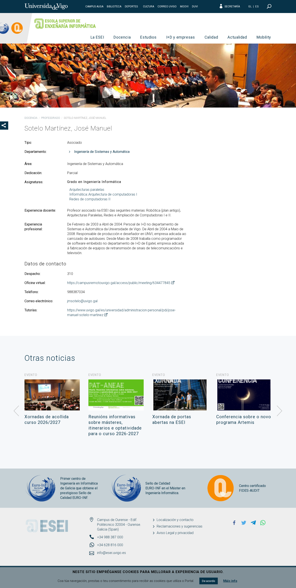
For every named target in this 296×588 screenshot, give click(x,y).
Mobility (264, 37)
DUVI (195, 6)
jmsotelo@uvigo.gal (82, 301)
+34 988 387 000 (110, 537)
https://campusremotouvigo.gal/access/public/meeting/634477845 (118, 283)
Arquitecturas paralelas (86, 190)
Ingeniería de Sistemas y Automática (102, 152)
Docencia (122, 37)
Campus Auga (94, 6)
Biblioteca (114, 6)
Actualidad (237, 37)
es (257, 6)
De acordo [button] (208, 581)
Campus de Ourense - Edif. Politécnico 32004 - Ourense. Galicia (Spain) (119, 524)
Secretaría (232, 6)
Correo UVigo (167, 6)
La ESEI (97, 37)
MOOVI (184, 6)
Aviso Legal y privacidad (175, 533)
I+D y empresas (180, 37)
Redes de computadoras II (90, 199)
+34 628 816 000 (110, 545)
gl (250, 6)
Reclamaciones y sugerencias (179, 526)
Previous (16, 411)
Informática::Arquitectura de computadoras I (103, 194)
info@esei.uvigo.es (111, 553)
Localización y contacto (175, 520)
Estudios (148, 37)
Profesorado (50, 117)
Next (279, 411)
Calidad (211, 37)
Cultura (148, 6)
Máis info (230, 581)
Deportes (131, 6)
